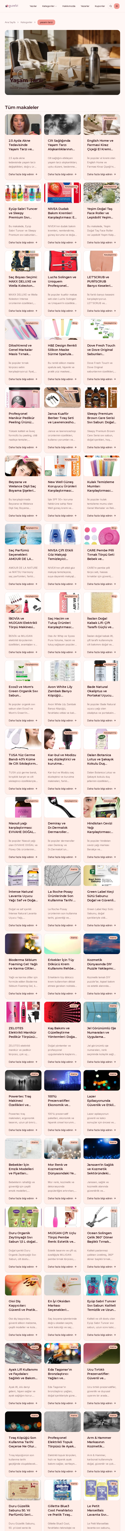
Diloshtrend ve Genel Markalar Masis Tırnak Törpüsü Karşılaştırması (20, 354)
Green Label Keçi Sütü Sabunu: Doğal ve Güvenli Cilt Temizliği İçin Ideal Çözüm (100, 900)
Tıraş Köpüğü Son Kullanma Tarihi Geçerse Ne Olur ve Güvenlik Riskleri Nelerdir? (22, 1446)
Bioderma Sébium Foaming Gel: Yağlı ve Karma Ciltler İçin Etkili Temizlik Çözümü (23, 968)
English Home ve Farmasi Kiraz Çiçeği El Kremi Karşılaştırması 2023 (100, 149)
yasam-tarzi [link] (46, 22)
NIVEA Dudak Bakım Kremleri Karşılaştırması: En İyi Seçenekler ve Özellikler (62, 217)
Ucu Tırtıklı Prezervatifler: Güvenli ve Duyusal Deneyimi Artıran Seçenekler (101, 1378)
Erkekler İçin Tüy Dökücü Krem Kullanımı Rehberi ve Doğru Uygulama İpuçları (62, 968)
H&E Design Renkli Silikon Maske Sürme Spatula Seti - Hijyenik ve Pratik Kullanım (62, 354)
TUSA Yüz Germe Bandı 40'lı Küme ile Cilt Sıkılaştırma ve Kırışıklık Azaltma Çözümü (23, 763)
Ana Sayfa (10, 22)
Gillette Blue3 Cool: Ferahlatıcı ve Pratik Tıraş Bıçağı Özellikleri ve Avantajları (61, 1514)
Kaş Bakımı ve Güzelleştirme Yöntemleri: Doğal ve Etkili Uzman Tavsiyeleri (62, 1036)
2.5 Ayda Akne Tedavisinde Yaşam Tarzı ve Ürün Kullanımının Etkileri (23, 149)
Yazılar (33, 6)
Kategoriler (48, 6)
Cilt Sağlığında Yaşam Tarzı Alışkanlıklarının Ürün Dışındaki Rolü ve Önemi (60, 149)
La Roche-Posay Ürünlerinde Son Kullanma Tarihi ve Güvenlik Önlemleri (62, 900)
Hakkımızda (68, 6)
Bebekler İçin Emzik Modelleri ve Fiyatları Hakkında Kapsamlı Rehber (22, 1173)
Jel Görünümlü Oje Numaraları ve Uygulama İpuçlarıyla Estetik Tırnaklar (101, 1036)
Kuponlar (100, 6)
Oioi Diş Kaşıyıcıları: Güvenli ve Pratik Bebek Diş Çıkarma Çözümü (22, 1309)
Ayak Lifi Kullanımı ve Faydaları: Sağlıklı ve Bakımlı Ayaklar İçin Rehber (23, 1378)
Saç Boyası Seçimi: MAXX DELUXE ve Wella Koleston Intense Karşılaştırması (23, 285)
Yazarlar (85, 6)
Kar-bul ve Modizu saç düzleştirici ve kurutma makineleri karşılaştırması (62, 763)
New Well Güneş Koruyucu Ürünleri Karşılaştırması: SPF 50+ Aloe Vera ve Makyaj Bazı (62, 490)
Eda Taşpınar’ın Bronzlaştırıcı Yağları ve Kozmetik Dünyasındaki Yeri (62, 1378)
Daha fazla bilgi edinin (21, 174)
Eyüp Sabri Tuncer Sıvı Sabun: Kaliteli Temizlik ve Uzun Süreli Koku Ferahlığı (101, 1309)
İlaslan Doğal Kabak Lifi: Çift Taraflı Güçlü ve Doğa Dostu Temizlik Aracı (99, 627)
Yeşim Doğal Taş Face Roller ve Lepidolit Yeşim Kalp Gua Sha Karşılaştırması (99, 217)
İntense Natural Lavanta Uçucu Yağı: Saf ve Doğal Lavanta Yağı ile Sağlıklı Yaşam (22, 900)
